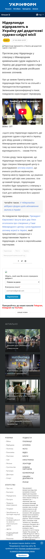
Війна (8, 441)
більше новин (23, 312)
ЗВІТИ (8, 529)
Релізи (25, 482)
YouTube (18, 308)
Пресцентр (26, 9)
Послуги (8, 9)
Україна (26, 251)
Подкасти (27, 438)
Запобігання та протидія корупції (13, 513)
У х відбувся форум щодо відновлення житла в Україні (21, 206)
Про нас (9, 488)
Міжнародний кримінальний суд (14, 255)
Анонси (35, 9)
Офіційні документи (28, 477)
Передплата (11, 496)
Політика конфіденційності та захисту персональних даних (13, 522)
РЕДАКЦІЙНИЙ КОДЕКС (12, 534)
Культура (9, 471)
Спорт (8, 478)
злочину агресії (25, 168)
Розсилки (9, 539)
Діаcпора (9, 474)
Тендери (9, 509)
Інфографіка (28, 460)
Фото (25, 449)
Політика (9, 449)
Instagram (6, 308)
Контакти (9, 492)
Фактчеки (10, 456)
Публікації (27, 441)
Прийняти (22, 555)
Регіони (9, 463)
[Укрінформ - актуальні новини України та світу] (22, 4)
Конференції (28, 473)
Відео (25, 452)
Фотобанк (17, 9)
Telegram (38, 306)
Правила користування (11, 504)
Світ (7, 460)
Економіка (10, 452)
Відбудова (10, 445)
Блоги (25, 456)
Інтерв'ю (27, 445)
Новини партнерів (27, 468)
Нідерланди (8, 251)
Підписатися (12, 297)
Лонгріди (27, 463)
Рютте (17, 251)
